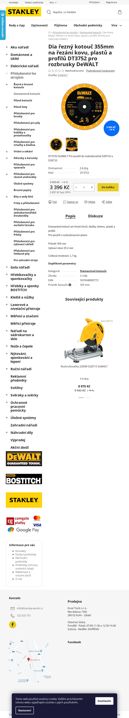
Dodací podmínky (34, 2)
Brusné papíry (22, 190)
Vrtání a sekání (23, 151)
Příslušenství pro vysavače (24, 166)
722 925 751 (24, 615)
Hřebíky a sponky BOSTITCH (25, 288)
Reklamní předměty (19, 378)
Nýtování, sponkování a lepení (21, 357)
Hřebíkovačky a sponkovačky (23, 276)
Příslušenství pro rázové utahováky (25, 175)
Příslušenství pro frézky (24, 233)
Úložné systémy (23, 183)
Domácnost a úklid (21, 56)
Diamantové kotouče (27, 94)
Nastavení (24, 710)
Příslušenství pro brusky (24, 115)
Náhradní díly (22, 432)
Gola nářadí (20, 267)
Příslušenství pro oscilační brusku (24, 223)
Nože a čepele (22, 346)
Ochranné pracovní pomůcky (19, 406)
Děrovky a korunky (26, 158)
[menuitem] (17, 25)
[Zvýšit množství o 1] (92, 187)
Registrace (111, 2)
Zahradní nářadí (24, 425)
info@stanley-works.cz (30, 608)
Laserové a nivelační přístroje (25, 306)
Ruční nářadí (21, 369)
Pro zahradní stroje (26, 260)
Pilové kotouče (23, 100)
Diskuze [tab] (95, 215)
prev (50, 356)
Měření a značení (24, 316)
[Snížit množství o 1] (76, 187)
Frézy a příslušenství (26, 203)
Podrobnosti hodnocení (100, 70)
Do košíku (108, 187)
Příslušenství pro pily (27, 123)
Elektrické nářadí (25, 66)
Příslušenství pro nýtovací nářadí (24, 242)
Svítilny (17, 388)
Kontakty (13, 2)
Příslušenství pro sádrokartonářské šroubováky (25, 212)
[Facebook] (12, 624)
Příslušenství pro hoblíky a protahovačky (24, 132)
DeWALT (63, 75)
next (117, 356)
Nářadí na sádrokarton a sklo (22, 335)
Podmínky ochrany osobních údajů (26, 566)
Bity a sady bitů (23, 196)
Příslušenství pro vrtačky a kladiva (24, 143)
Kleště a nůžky (22, 297)
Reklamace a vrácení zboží (23, 573)
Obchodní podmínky (21, 559)
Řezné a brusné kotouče (23, 86)
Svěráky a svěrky (24, 395)
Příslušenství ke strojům (23, 75)
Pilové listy (20, 107)
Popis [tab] (70, 215)
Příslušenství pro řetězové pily (24, 252)
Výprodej (18, 440)
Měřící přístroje (23, 323)
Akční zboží (20, 447)
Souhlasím (104, 701)
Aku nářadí (20, 47)
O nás (18, 579)
